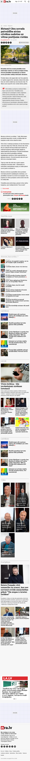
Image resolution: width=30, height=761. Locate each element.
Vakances (25, 753)
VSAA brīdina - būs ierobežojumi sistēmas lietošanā (11, 386)
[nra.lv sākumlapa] (7, 1)
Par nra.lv (2, 751)
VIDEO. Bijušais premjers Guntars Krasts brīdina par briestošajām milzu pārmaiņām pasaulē (6, 430)
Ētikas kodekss (19, 753)
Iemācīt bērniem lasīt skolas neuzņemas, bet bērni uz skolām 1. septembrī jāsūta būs (22, 430)
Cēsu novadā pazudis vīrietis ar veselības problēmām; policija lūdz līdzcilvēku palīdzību (21, 231)
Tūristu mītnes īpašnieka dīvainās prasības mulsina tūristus (16, 290)
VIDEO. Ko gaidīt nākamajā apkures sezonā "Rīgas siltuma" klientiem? (16, 271)
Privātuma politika (16, 751)
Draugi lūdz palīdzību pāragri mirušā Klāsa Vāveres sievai (18, 350)
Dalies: (9, 198)
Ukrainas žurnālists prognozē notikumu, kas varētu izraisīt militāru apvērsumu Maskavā (17, 301)
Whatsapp (22, 195)
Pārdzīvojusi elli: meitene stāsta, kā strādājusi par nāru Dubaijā (18, 315)
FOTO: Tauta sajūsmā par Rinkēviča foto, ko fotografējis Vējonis (16, 281)
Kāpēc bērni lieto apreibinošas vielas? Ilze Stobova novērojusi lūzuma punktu (7, 410)
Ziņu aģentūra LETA (5, 40)
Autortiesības (12, 753)
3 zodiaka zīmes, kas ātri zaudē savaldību (15, 285)
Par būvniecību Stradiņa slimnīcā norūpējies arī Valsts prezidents (16, 276)
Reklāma (7, 751)
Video (3, 480)
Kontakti (2, 755)
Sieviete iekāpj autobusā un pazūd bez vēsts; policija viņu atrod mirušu (22, 249)
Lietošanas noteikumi (5, 753)
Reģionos (10, 26)
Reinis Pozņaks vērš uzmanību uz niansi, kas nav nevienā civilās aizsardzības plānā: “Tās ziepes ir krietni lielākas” (21, 411)
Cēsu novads (5, 188)
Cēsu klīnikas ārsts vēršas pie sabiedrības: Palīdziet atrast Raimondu (8, 231)
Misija (10, 751)
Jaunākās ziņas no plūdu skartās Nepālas (22, 617)
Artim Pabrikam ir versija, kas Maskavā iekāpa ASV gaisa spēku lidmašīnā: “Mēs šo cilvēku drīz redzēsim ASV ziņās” (19, 335)
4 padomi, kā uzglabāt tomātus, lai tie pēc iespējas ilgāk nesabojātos (17, 261)
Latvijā (5, 26)
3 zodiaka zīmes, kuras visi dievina (16, 266)
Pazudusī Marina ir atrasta (6, 247)
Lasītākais (5, 311)
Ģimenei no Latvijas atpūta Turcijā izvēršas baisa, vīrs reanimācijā (18, 342)
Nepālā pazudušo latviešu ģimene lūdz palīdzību (17, 323)
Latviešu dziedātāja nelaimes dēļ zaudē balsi (17, 306)
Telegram (16, 195)
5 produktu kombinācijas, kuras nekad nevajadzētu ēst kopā (17, 295)
